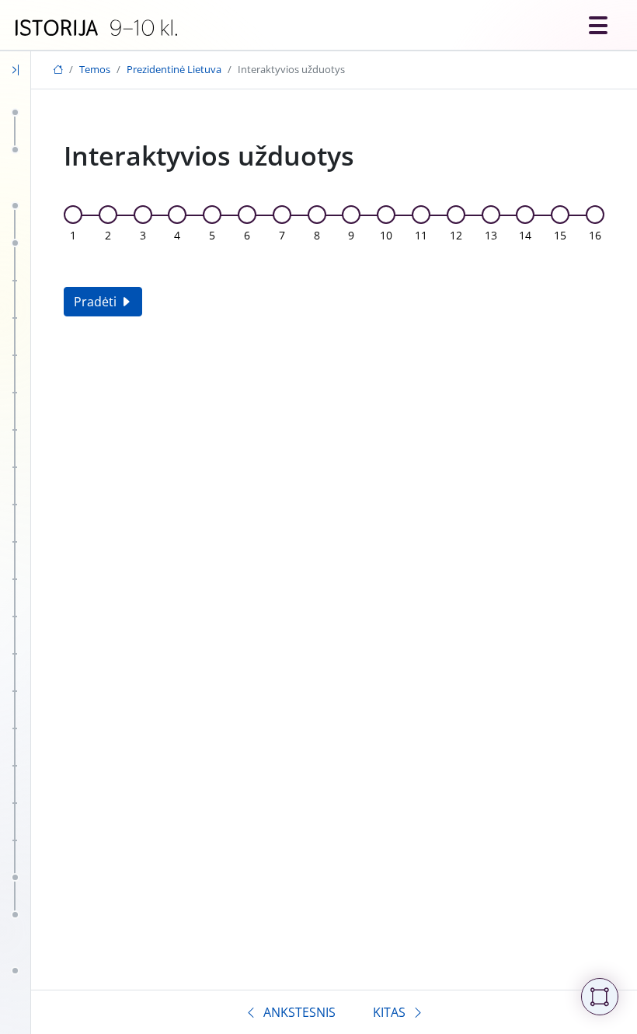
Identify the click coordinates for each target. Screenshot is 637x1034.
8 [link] (317, 235)
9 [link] (351, 235)
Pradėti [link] (97, 301)
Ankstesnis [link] (299, 1012)
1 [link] (73, 235)
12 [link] (456, 235)
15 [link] (560, 235)
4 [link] (177, 235)
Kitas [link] (389, 1012)
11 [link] (421, 235)
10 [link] (386, 235)
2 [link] (108, 235)
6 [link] (247, 235)
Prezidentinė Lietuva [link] (174, 69)
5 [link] (212, 235)
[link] (96, 28)
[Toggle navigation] (598, 25)
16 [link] (595, 235)
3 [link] (143, 235)
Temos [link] (94, 69)
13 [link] (491, 235)
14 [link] (525, 235)
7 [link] (282, 235)
